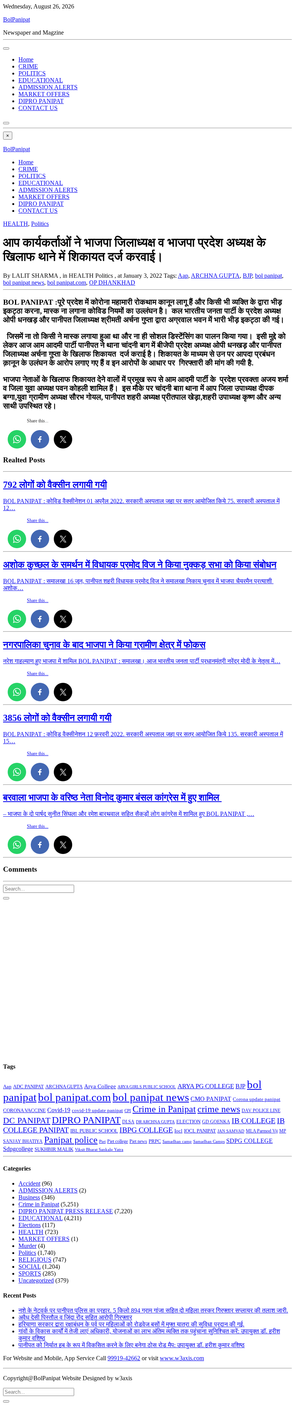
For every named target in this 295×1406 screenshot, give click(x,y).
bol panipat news (23, 282)
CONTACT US (38, 108)
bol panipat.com (66, 282)
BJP (247, 275)
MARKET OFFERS (44, 94)
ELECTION (188, 1121)
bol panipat (268, 275)
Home (25, 59)
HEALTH (15, 223)
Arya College (100, 1086)
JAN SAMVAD (230, 1131)
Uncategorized (36, 1280)
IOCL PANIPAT (200, 1131)
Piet (102, 1141)
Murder (27, 1246)
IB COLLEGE (253, 1120)
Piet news (138, 1141)
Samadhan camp (177, 1141)
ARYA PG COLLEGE (205, 1086)
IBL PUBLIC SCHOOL (94, 1131)
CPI (127, 1110)
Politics (40, 223)
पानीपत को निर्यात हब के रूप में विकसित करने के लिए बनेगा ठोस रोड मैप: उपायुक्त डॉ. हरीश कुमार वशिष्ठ (131, 1345)
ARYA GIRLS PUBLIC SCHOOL (147, 1087)
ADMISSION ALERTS (48, 87)
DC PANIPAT (26, 1120)
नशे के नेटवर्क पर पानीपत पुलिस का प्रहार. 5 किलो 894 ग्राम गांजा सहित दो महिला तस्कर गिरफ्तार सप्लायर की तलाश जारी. (153, 1310)
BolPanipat (16, 19)
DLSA (128, 1121)
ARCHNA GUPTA (215, 275)
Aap (183, 275)
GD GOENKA (216, 1121)
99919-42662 (124, 1358)
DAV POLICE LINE (261, 1110)
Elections (29, 1225)
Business (29, 1197)
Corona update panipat (256, 1099)
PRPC (155, 1141)
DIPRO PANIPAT (41, 101)
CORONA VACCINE (24, 1110)
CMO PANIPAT (211, 1099)
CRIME (28, 66)
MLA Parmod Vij (262, 1131)
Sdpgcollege (18, 1148)
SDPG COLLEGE (249, 1140)
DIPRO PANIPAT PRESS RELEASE (65, 1211)
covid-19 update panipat (97, 1110)
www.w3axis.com (182, 1358)
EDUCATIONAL (40, 80)
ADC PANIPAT (28, 1086)
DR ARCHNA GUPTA (155, 1121)
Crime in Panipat (164, 1109)
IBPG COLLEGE (146, 1130)
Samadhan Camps (209, 1141)
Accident (29, 1183)
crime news (218, 1109)
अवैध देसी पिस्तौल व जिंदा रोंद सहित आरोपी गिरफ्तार (75, 1317)
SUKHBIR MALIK (54, 1149)
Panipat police (71, 1139)
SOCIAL (29, 1266)
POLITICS (32, 73)
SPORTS (29, 1273)
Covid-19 (58, 1110)
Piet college (117, 1141)
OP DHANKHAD (112, 282)
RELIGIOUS (34, 1259)
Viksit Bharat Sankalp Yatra (99, 1149)
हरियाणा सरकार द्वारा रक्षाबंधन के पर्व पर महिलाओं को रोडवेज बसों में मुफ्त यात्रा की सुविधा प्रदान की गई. (131, 1324)
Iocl (178, 1131)
